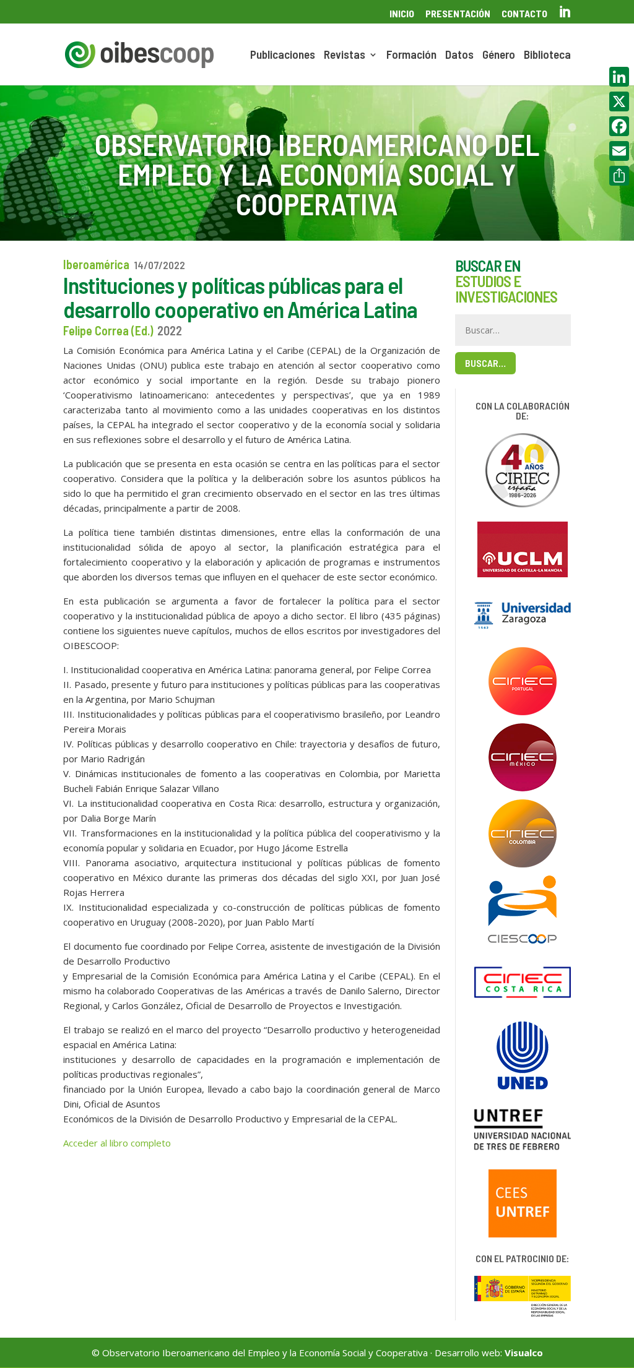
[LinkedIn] (619, 76)
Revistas (344, 55)
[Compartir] (619, 175)
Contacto (524, 14)
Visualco (524, 1352)
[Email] (619, 151)
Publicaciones (282, 55)
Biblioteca (547, 55)
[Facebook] (619, 126)
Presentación (457, 14)
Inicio (401, 14)
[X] (619, 101)
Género (498, 55)
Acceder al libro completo (117, 1143)
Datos (459, 55)
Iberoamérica (96, 264)
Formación (411, 55)
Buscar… (485, 363)
